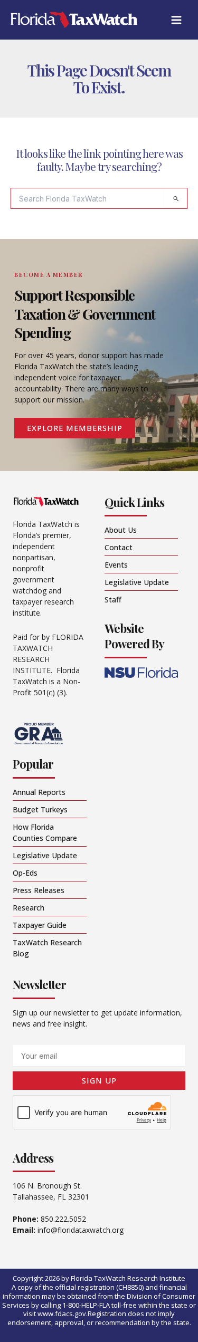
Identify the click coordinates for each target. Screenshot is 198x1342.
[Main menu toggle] (176, 19)
